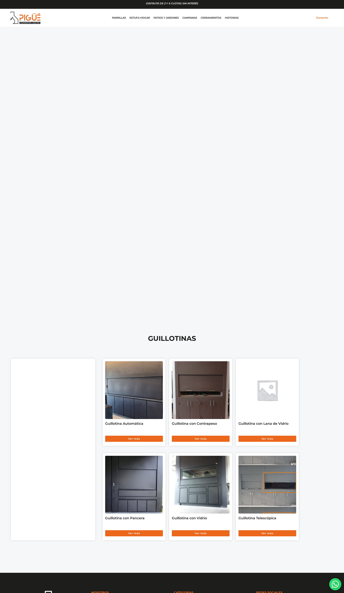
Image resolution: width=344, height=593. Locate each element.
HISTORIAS (232, 17)
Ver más (134, 438)
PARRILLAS (119, 17)
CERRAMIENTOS (211, 17)
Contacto (322, 17)
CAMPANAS (189, 17)
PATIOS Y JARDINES (166, 17)
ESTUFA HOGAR (140, 17)
